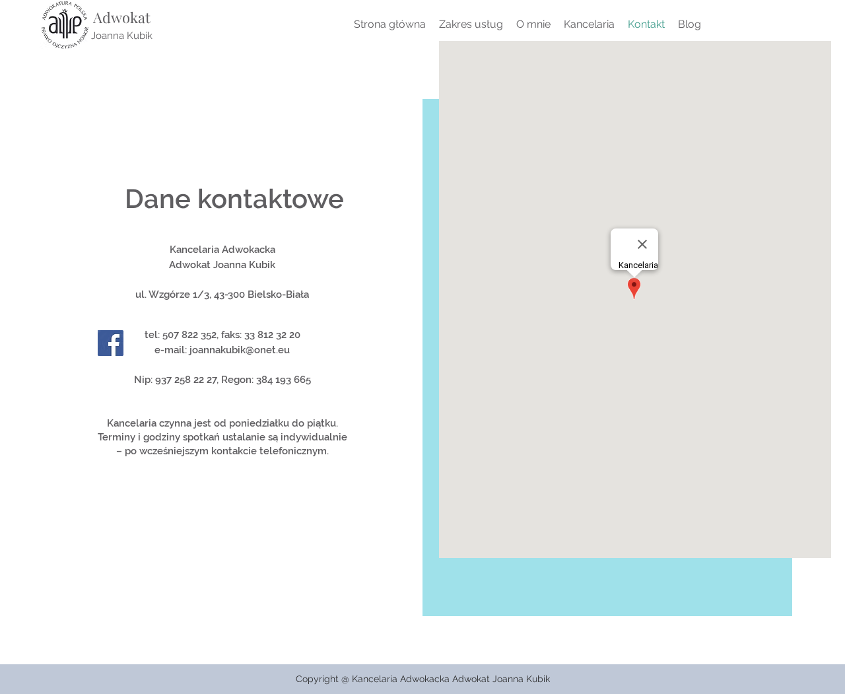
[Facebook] (110, 343)
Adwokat (122, 17)
